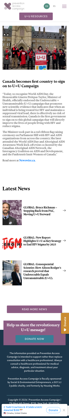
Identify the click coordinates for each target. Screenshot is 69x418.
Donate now (34, 338)
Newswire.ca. (27, 160)
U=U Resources (35, 16)
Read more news (34, 309)
